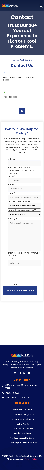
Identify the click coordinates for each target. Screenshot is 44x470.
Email (11, 185)
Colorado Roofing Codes (23, 414)
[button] (41, 6)
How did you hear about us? (22, 210)
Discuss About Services (19, 201)
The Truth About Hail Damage (23, 438)
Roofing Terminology (23, 433)
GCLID (11, 259)
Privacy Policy (31, 459)
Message (13, 218)
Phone (11, 193)
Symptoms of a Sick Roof (23, 419)
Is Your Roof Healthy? (23, 428)
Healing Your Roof (23, 424)
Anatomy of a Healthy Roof (23, 410)
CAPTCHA (12, 284)
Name (11, 176)
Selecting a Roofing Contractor (23, 442)
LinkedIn (12, 159)
